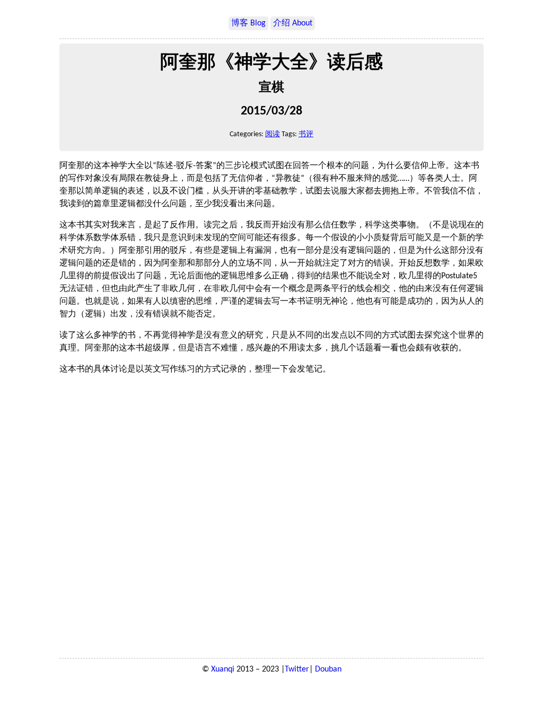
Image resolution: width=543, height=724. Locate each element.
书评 (306, 134)
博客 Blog (248, 23)
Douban (328, 669)
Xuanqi (222, 669)
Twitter (297, 669)
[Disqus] (271, 516)
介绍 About (292, 23)
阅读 (272, 134)
